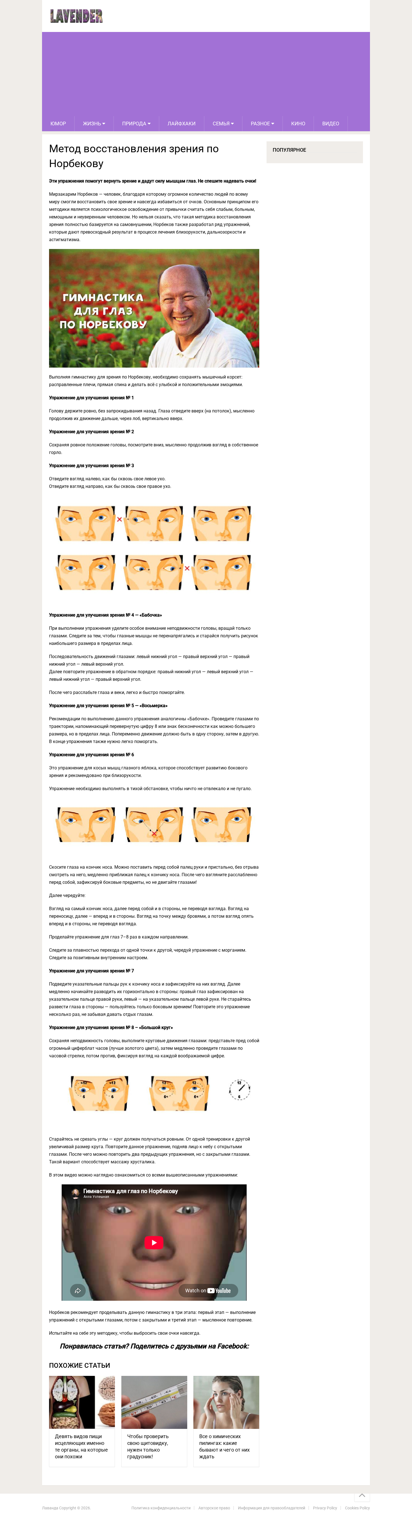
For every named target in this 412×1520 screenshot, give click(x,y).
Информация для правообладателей (271, 1508)
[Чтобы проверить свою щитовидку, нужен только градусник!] (154, 1402)
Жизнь (92, 123)
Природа (134, 123)
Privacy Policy (325, 1508)
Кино (298, 123)
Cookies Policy (357, 1508)
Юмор (58, 123)
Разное (260, 123)
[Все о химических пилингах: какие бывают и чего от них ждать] (226, 1402)
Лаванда (50, 1508)
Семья (221, 123)
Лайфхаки (182, 123)
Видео (330, 123)
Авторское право (214, 1508)
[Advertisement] (206, 74)
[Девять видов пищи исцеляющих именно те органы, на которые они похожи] (82, 1402)
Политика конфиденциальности (161, 1508)
